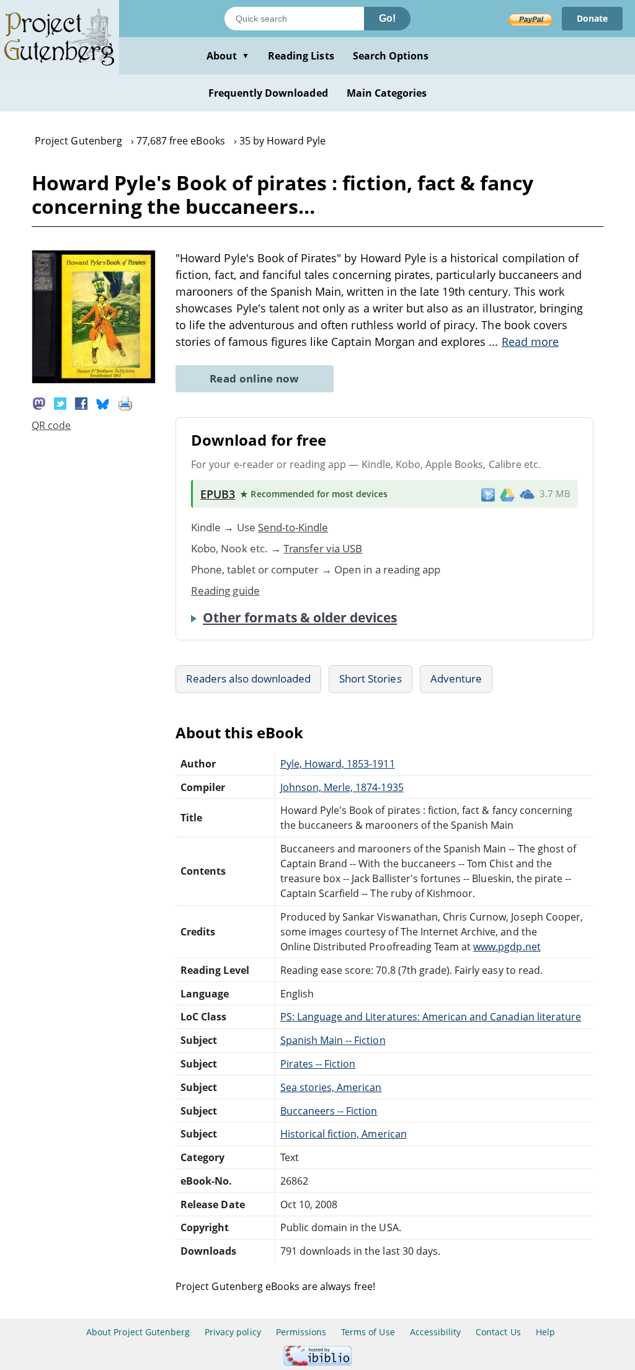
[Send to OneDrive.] (527, 494)
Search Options (391, 56)
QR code (51, 425)
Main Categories (387, 93)
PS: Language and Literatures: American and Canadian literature (430, 1016)
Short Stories (370, 678)
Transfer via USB (323, 548)
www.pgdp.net (506, 946)
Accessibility (435, 1332)
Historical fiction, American (343, 1134)
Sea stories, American (331, 1087)
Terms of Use (367, 1332)
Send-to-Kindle (293, 527)
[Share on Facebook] (81, 403)
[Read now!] (94, 380)
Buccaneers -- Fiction (329, 1111)
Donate (592, 18)
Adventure (456, 678)
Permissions (301, 1332)
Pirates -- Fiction (318, 1064)
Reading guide (225, 590)
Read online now (255, 378)
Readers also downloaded (248, 678)
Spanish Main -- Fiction (333, 1040)
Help (545, 1332)
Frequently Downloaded (268, 93)
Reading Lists (301, 56)
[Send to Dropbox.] (488, 494)
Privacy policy (233, 1332)
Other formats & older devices (300, 617)
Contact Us (498, 1332)
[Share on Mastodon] (39, 403)
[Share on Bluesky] (103, 403)
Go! (387, 18)
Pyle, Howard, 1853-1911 (337, 764)
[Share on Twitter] (60, 403)
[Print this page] (125, 403)
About (227, 56)
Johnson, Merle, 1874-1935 (342, 787)
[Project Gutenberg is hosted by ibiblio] (317, 1362)
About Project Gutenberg (138, 1332)
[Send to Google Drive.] (507, 494)
